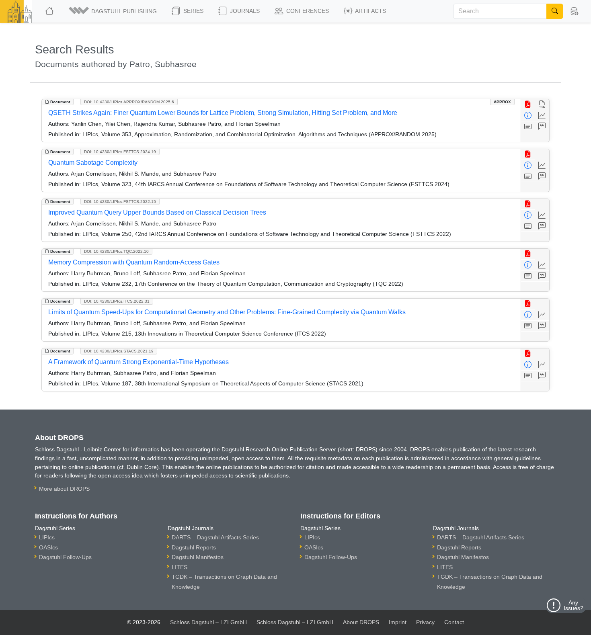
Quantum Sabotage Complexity (92, 162)
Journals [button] (244, 11)
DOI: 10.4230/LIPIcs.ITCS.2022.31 (117, 301)
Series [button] (192, 11)
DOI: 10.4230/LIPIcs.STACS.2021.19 (119, 351)
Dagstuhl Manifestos (198, 557)
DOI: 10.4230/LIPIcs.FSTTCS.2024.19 (120, 152)
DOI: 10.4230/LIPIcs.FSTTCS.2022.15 (120, 201)
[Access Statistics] (542, 115)
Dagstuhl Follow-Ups (65, 557)
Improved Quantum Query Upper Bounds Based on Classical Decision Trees (157, 212)
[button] (113, 11)
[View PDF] (528, 104)
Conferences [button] (307, 11)
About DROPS (361, 622)
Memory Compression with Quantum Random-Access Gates (134, 262)
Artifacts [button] (370, 11)
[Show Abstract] (528, 126)
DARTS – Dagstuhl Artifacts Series (215, 537)
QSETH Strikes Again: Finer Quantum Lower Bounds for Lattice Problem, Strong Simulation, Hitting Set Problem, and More (222, 112)
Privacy (425, 622)
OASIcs (48, 547)
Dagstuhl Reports (194, 547)
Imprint (397, 622)
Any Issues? (573, 605)
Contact (454, 622)
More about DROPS (64, 488)
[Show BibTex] (542, 126)
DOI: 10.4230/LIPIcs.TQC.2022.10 (116, 251)
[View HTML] (542, 104)
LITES (179, 567)
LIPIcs (47, 537)
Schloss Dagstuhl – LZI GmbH (208, 622)
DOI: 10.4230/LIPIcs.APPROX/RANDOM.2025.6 (129, 102)
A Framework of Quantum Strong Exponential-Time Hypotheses (138, 361)
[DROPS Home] (50, 11)
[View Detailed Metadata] (528, 115)
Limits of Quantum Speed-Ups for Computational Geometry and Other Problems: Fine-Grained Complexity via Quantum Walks (227, 312)
